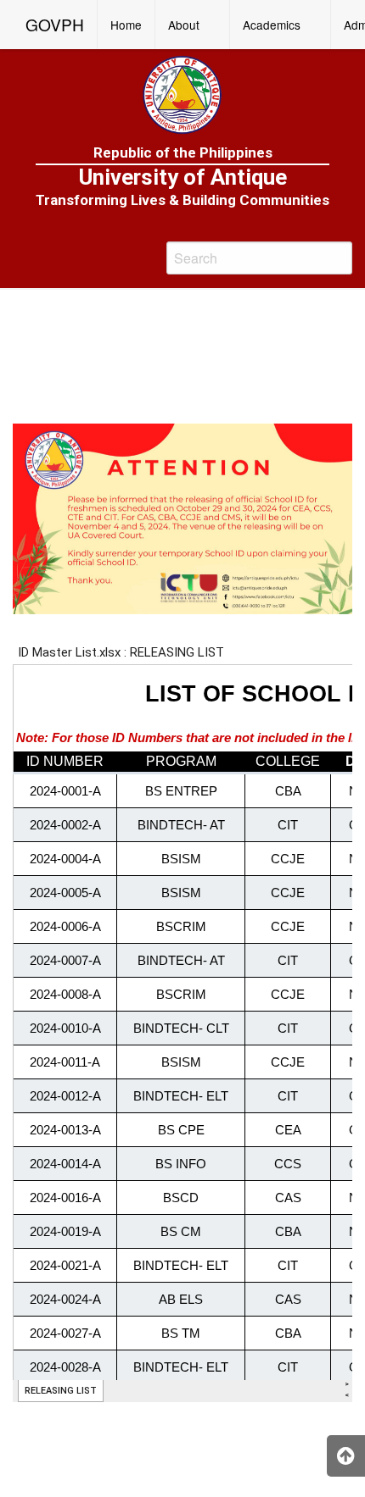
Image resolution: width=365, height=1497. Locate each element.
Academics (271, 24)
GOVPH (54, 24)
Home (126, 24)
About (183, 24)
